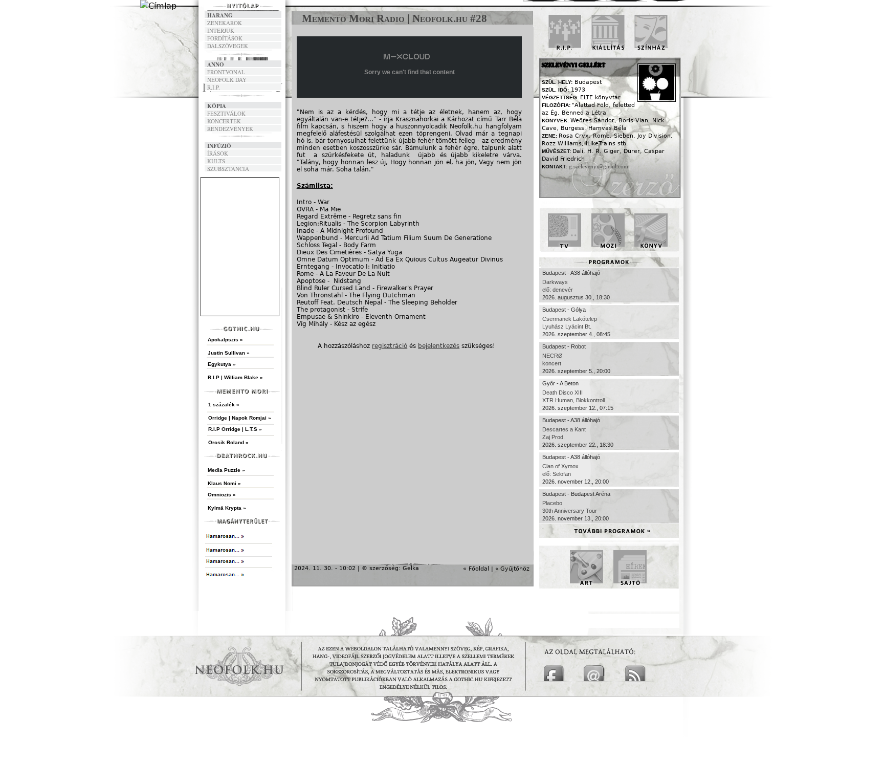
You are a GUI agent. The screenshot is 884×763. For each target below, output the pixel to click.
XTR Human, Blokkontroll (573, 400)
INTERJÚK (220, 30)
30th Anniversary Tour (569, 511)
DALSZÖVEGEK (227, 46)
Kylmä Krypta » (227, 508)
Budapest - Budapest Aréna (576, 494)
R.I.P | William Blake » (235, 377)
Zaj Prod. (553, 437)
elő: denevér (557, 290)
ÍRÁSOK (217, 153)
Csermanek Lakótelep (569, 319)
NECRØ (552, 356)
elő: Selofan (556, 474)
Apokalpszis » (225, 339)
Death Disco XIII (562, 392)
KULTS (216, 161)
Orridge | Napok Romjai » (239, 418)
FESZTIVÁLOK (226, 113)
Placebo (552, 503)
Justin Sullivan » (229, 353)
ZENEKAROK (224, 23)
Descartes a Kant (564, 429)
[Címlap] (158, 6)
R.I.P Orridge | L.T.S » (235, 429)
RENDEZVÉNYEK (230, 129)
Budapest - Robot (564, 346)
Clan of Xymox (560, 466)
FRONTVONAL (226, 72)
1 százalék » (223, 404)
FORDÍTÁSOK (224, 38)
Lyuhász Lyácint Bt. (566, 326)
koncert (551, 363)
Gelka (411, 568)
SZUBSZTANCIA (228, 168)
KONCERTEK (224, 121)
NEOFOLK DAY (227, 79)
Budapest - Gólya (564, 310)
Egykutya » (222, 364)
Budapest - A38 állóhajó (571, 273)
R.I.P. (213, 87)
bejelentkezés (438, 346)
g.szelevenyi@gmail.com (598, 166)
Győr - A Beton (560, 383)
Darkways (555, 282)
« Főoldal (476, 568)
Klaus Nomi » (224, 483)
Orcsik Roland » (228, 442)
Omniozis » (222, 494)
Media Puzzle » (226, 470)
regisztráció (389, 346)
